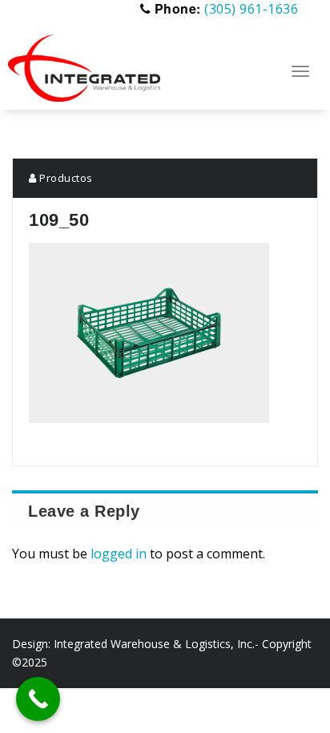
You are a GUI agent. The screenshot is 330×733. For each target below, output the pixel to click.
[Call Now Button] (38, 699)
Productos (65, 178)
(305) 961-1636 (251, 9)
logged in (119, 553)
